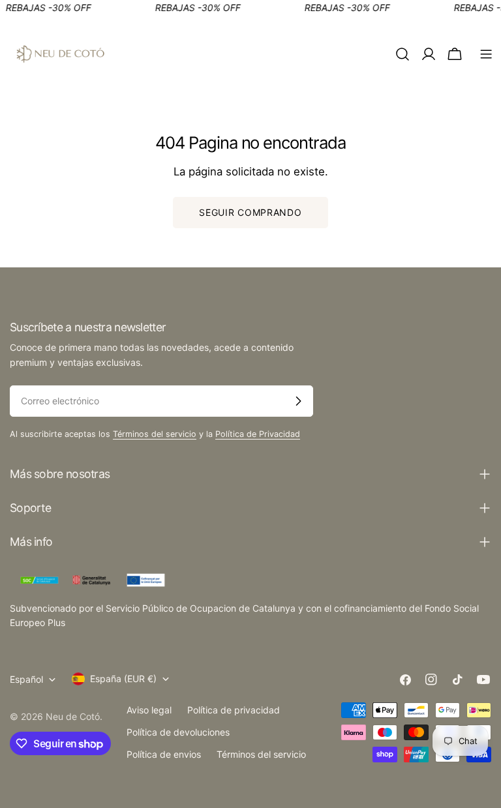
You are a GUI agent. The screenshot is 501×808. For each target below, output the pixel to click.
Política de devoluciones (178, 732)
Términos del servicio (154, 434)
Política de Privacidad (257, 434)
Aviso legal (149, 709)
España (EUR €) (123, 678)
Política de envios (164, 754)
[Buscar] (402, 54)
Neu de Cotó (73, 716)
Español (26, 679)
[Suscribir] (298, 401)
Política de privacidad (233, 709)
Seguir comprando (250, 212)
